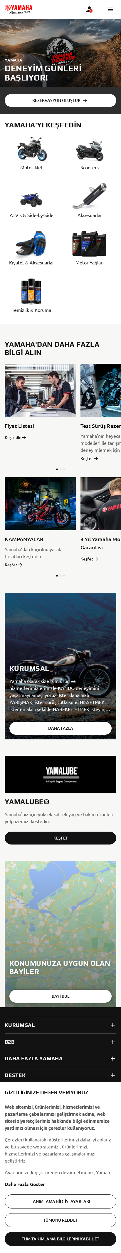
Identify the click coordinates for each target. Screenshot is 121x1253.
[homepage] (18, 9)
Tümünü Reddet (60, 1220)
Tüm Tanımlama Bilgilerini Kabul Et (61, 1239)
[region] (60, 1167)
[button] (110, 9)
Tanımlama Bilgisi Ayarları (60, 1201)
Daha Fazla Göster (25, 1184)
